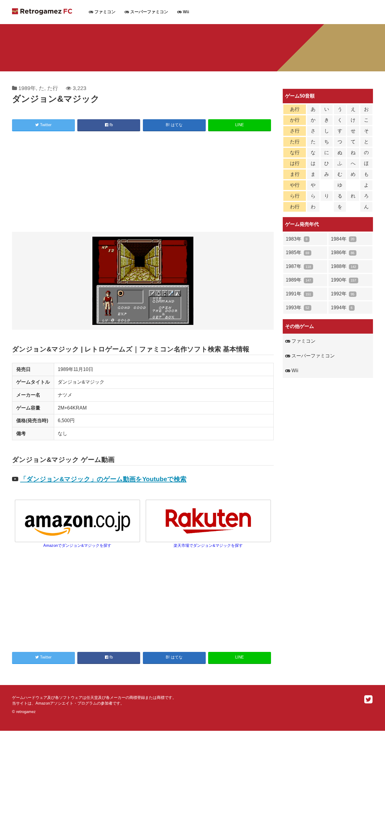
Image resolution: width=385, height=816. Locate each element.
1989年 (27, 88)
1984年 (342, 238)
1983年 (296, 238)
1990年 (343, 279)
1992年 (342, 293)
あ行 (295, 109)
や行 (295, 185)
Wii (185, 12)
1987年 (298, 266)
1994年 (342, 307)
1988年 (343, 266)
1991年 (298, 293)
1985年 (297, 252)
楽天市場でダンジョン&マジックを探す (208, 545)
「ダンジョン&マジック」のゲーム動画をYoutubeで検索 (103, 478)
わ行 (295, 206)
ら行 (295, 195)
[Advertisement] (143, 182)
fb (110, 125)
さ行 (295, 130)
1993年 (297, 307)
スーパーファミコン (148, 12)
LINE (239, 125)
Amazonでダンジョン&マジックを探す (77, 545)
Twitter (45, 125)
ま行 (295, 174)
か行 (295, 120)
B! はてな (174, 125)
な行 (295, 152)
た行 (52, 88)
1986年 (342, 252)
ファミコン (104, 12)
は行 (295, 163)
